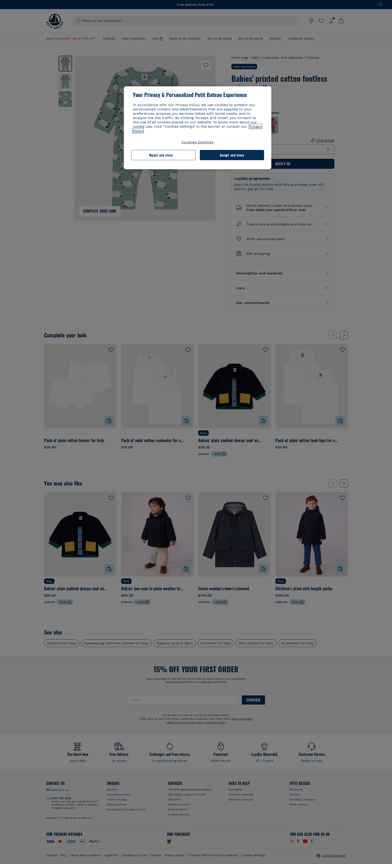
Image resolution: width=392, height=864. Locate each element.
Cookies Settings (197, 142)
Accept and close (232, 155)
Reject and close (161, 155)
